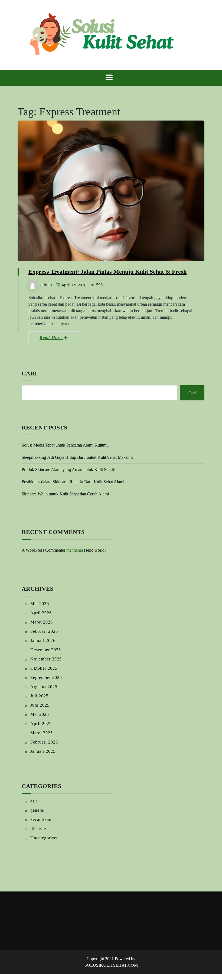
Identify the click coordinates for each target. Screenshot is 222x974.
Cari (29, 373)
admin (46, 284)
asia (34, 801)
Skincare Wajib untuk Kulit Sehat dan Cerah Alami (65, 494)
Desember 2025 (45, 649)
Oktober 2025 (43, 668)
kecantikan (40, 819)
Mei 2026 (39, 603)
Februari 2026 (44, 631)
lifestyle (38, 828)
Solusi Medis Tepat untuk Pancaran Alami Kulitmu (65, 445)
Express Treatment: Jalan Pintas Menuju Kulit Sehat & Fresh (107, 271)
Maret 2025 (41, 733)
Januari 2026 (43, 640)
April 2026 (41, 613)
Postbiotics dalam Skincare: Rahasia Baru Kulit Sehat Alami (73, 481)
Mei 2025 (39, 714)
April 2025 (41, 723)
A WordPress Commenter (43, 550)
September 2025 (46, 677)
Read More (51, 337)
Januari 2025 (43, 751)
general (37, 810)
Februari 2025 (44, 742)
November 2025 (46, 659)
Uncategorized (44, 838)
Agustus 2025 (43, 686)
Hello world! (95, 550)
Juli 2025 (39, 696)
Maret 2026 (41, 622)
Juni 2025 (40, 705)
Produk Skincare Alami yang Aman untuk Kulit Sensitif (69, 469)
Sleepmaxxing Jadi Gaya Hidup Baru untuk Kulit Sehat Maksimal (78, 457)
